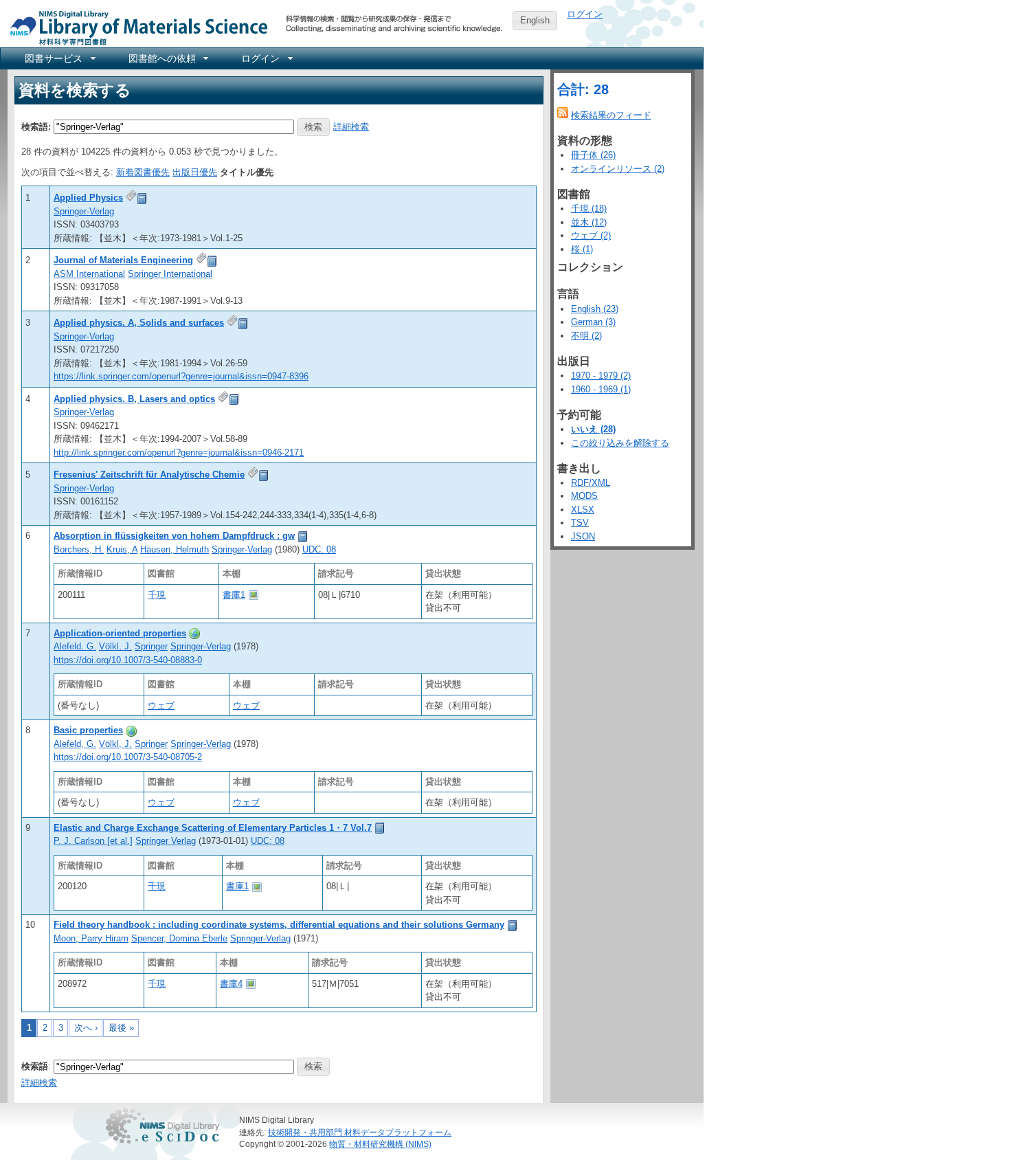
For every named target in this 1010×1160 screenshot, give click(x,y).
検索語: (36, 126)
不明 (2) (586, 336)
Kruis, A (121, 549)
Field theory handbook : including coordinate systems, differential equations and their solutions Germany (279, 924)
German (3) (593, 322)
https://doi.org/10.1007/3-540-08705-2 (128, 757)
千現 (157, 595)
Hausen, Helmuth (174, 549)
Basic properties (88, 730)
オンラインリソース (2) (617, 169)
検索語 (34, 1066)
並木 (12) (589, 222)
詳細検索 (351, 126)
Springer (151, 646)
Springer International (170, 274)
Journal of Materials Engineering (123, 260)
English (535, 20)
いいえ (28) (593, 429)
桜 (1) (582, 249)
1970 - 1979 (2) (601, 375)
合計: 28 (583, 89)
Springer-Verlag (84, 211)
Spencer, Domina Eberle (179, 938)
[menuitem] (59, 58)
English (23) (594, 309)
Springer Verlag (165, 841)
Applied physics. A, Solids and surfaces (139, 322)
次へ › (86, 1028)
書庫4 (231, 984)
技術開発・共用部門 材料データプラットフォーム (359, 1132)
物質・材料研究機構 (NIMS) (380, 1143)
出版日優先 (194, 172)
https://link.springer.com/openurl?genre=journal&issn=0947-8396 (181, 376)
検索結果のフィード (611, 115)
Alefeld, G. (75, 646)
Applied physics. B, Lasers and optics (134, 399)
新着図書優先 (143, 172)
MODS (584, 496)
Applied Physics (88, 197)
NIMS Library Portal (134, 27)
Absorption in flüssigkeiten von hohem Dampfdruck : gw (174, 536)
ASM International (89, 274)
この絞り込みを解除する (620, 443)
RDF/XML (590, 483)
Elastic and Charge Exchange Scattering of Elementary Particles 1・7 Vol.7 (213, 828)
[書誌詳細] (142, 197)
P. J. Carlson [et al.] (93, 841)
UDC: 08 (319, 549)
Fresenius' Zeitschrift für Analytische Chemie (149, 474)
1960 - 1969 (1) (601, 389)
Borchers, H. (79, 549)
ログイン (585, 14)
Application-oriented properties (120, 633)
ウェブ (161, 705)
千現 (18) (589, 208)
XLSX (582, 509)
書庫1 (234, 595)
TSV (580, 522)
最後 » (121, 1028)
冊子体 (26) (593, 155)
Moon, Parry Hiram (91, 938)
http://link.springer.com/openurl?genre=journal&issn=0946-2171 (179, 452)
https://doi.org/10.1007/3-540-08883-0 (128, 660)
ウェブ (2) (591, 235)
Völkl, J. (115, 646)
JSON (583, 536)
